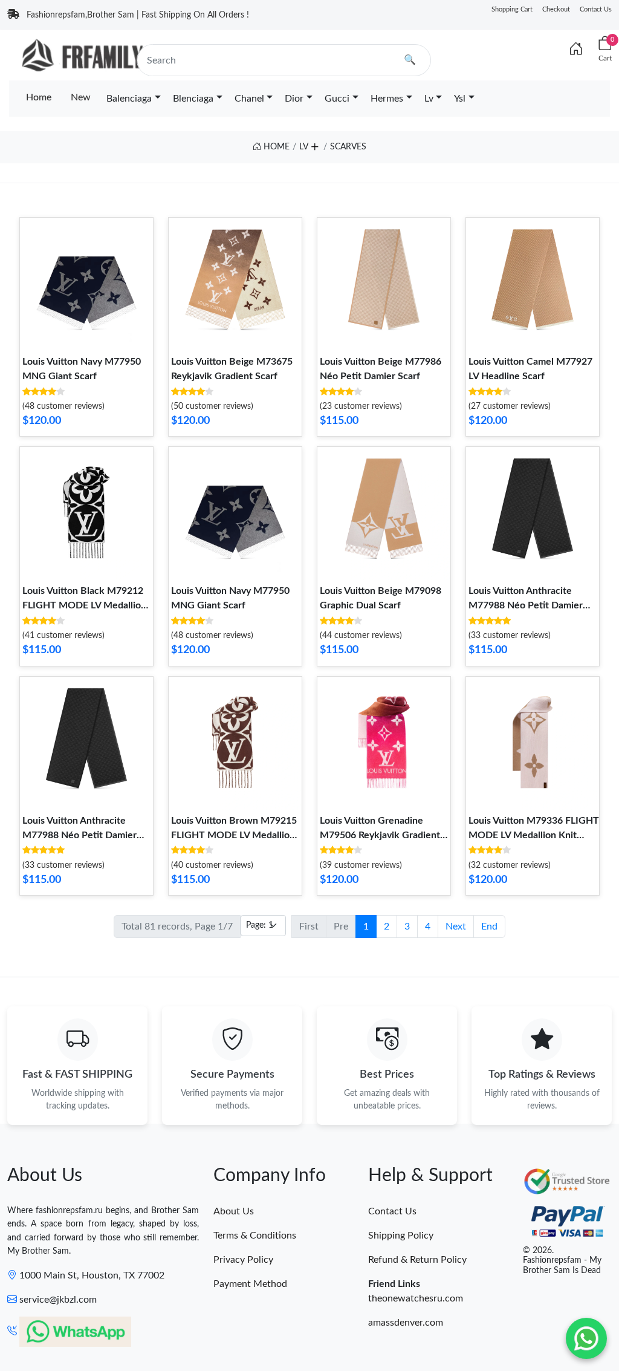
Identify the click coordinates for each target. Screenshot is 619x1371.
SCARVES (348, 147)
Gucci (337, 98)
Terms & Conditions (254, 1235)
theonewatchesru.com (415, 1298)
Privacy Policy (243, 1260)
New (81, 97)
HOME (275, 147)
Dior (294, 98)
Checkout (556, 9)
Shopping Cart (512, 9)
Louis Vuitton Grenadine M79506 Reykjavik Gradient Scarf (380, 835)
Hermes (387, 98)
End (489, 926)
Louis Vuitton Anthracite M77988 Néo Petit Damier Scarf (525, 605)
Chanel (249, 98)
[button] (314, 144)
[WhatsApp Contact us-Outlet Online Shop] (586, 1338)
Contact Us (596, 9)
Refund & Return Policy (417, 1260)
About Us (233, 1211)
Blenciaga (193, 98)
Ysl (459, 98)
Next (456, 926)
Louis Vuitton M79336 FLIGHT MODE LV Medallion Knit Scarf (533, 835)
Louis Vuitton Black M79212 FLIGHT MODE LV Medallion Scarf (84, 605)
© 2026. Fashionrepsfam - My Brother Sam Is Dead (562, 1260)
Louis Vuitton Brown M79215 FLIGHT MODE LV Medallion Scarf (234, 835)
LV (303, 147)
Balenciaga (129, 98)
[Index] (576, 49)
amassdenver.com (405, 1322)
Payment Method (250, 1284)
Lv (428, 98)
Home (38, 97)
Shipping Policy (400, 1235)
